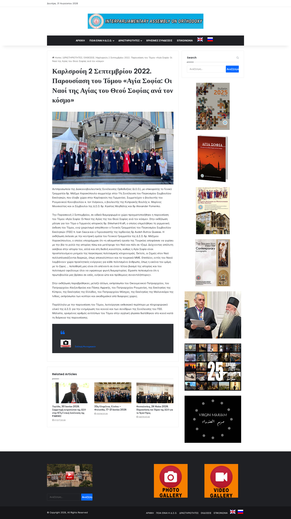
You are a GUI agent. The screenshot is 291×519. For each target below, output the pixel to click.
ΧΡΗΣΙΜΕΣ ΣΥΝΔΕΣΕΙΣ (159, 40)
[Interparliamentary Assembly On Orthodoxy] (145, 21)
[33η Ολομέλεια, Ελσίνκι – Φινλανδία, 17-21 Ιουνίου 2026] (112, 392)
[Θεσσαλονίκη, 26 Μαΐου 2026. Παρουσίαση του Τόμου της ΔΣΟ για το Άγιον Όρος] (154, 392)
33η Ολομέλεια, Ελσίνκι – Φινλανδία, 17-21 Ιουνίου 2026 (110, 408)
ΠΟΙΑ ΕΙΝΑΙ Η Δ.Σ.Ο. (100, 40)
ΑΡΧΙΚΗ (80, 40)
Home (57, 57)
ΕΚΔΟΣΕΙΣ (206, 513)
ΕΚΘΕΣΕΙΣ (89, 57)
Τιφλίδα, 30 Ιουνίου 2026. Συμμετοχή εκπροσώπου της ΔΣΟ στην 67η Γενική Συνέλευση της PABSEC (69, 411)
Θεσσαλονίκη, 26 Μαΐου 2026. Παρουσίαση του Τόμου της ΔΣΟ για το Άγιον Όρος (154, 410)
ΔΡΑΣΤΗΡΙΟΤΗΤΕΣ (129, 40)
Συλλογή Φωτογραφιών (84, 346)
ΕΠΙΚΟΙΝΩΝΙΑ (185, 40)
